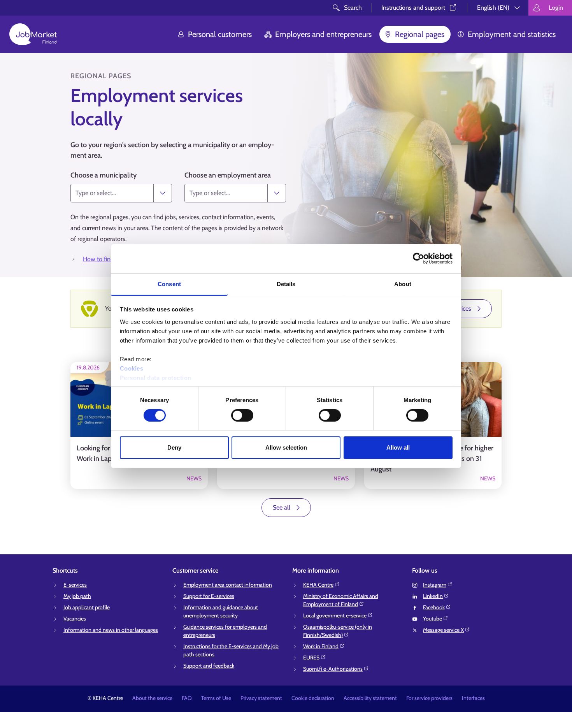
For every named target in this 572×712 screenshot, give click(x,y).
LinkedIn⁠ (433, 595)
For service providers (429, 697)
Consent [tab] (169, 283)
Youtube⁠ (432, 618)
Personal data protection (155, 377)
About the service (152, 697)
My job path (77, 595)
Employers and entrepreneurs (323, 34)
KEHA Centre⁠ (318, 584)
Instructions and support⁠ (413, 7)
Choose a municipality (103, 175)
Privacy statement (261, 697)
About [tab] (402, 283)
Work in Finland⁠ (321, 646)
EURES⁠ (311, 657)
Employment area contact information (227, 584)
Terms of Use (216, 697)
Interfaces (473, 697)
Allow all (398, 447)
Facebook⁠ (434, 607)
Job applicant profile (86, 607)
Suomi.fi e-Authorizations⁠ (333, 668)
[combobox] (112, 193)
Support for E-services (208, 595)
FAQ (187, 697)
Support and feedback (208, 665)
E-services (75, 584)
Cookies (132, 368)
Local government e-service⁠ (335, 615)
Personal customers (220, 34)
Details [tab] (286, 283)
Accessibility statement (370, 697)
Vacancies (74, 618)
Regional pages (419, 34)
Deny (174, 447)
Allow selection (286, 447)
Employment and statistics (512, 34)
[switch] (242, 415)
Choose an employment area (227, 175)
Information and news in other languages (110, 629)
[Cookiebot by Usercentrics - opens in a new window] (418, 258)
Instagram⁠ (434, 584)
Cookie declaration (312, 697)
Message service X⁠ (443, 629)
